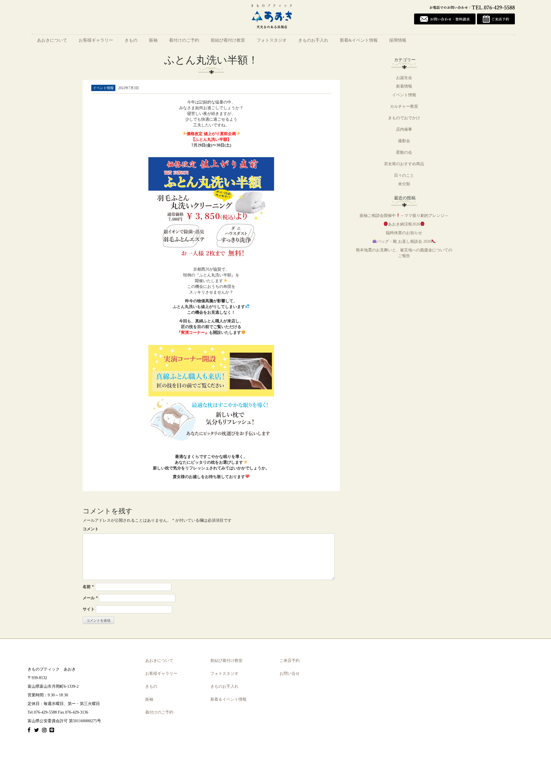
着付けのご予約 (184, 40)
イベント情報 (404, 95)
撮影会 (404, 141)
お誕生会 (404, 78)
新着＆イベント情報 (228, 699)
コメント (91, 529)
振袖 (153, 40)
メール (90, 598)
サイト (89, 609)
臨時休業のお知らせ (404, 233)
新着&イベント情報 (359, 40)
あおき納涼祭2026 (404, 224)
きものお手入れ (313, 40)
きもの (131, 40)
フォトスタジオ (272, 40)
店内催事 (404, 129)
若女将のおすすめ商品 (404, 164)
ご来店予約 (290, 660)
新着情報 (404, 86)
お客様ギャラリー (96, 40)
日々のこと (404, 175)
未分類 (404, 184)
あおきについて (52, 40)
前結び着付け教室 (228, 40)
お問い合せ (290, 673)
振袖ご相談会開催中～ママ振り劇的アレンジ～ (404, 215)
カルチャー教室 (404, 106)
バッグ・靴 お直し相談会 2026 (404, 241)
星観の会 (404, 152)
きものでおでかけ (404, 118)
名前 (88, 587)
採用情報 (397, 40)
